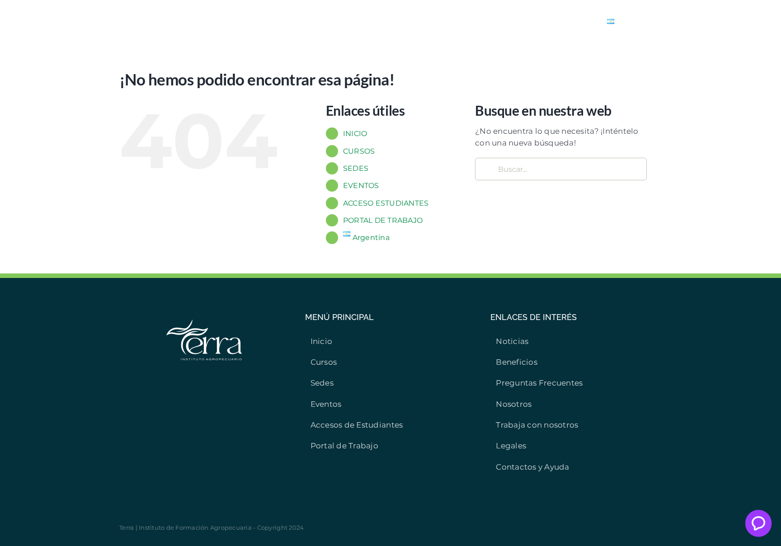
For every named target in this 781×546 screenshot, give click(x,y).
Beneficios (516, 362)
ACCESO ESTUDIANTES (386, 203)
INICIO (355, 133)
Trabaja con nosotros (537, 424)
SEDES (355, 168)
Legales (511, 445)
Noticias (512, 341)
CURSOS (359, 151)
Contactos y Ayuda (532, 466)
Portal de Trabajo (344, 445)
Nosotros (514, 404)
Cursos (324, 362)
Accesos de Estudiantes (357, 424)
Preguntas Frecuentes (539, 382)
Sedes (322, 382)
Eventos (326, 404)
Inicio (322, 341)
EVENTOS (361, 185)
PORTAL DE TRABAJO (383, 220)
